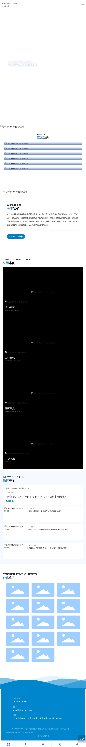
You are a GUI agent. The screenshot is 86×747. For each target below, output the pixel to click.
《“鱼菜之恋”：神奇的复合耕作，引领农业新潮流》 (36, 496)
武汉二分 (70, 729)
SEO (32, 732)
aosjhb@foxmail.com (23, 710)
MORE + (16, 77)
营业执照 (26, 732)
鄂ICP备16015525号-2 (14, 732)
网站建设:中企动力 (58, 729)
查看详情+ (10, 501)
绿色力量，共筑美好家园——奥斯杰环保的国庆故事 (47, 548)
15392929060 (20, 701)
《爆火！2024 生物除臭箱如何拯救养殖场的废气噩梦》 (48, 530)
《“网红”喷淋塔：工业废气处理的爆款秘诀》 (44, 511)
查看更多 (12, 236)
